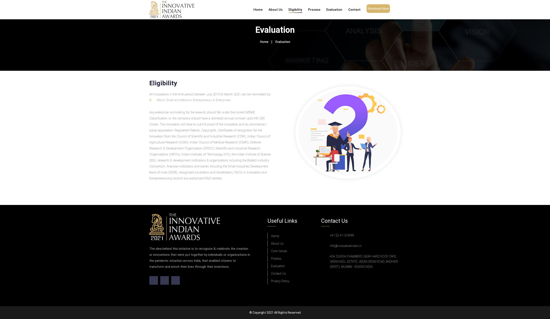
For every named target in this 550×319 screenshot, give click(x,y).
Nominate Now (378, 9)
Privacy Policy (280, 281)
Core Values (279, 251)
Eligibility (295, 10)
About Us (276, 10)
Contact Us (278, 273)
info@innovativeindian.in (346, 246)
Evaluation (334, 10)
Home (258, 10)
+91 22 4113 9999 (342, 235)
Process (314, 10)
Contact (354, 10)
